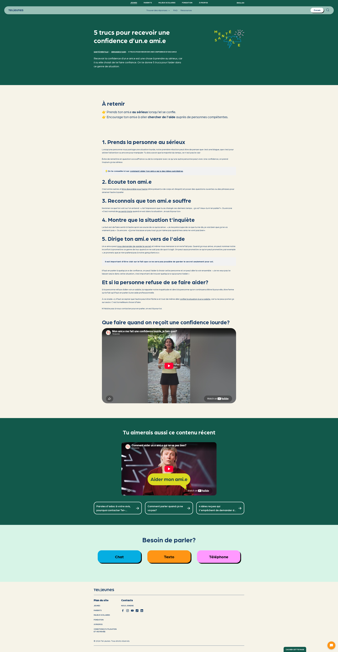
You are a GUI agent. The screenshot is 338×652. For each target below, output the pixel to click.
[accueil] (107, 590)
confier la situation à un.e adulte (195, 299)
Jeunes (133, 3)
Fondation (187, 3)
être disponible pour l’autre (134, 189)
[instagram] (127, 610)
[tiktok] (137, 610)
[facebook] (122, 610)
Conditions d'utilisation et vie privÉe (105, 630)
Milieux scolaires (166, 3)
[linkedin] (141, 610)
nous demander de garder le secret (134, 246)
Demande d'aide (118, 52)
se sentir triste (125, 211)
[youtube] (132, 610)
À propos (203, 3)
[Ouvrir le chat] (331, 645)
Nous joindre (127, 606)
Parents (148, 3)
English (240, 3)
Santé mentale (101, 52)
